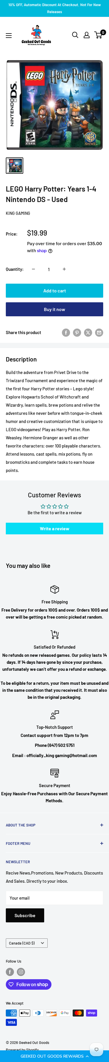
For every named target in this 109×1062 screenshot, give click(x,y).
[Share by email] (99, 332)
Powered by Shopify (22, 1049)
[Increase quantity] (64, 269)
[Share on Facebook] (66, 332)
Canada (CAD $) (22, 943)
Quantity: (15, 269)
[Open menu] (9, 35)
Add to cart (54, 290)
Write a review (54, 528)
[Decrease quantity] (33, 269)
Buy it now (54, 309)
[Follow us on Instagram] (21, 972)
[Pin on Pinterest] (77, 332)
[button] (54, 1056)
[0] (98, 34)
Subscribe (25, 915)
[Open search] (75, 35)
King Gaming (18, 213)
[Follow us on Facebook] (10, 972)
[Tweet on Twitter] (88, 332)
